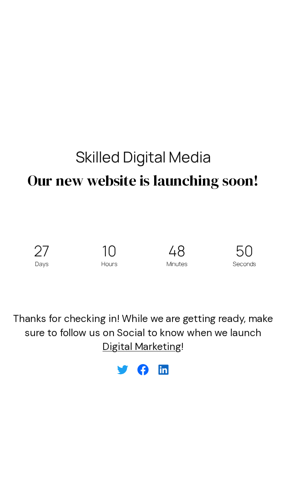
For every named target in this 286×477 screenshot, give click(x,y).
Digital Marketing (141, 346)
